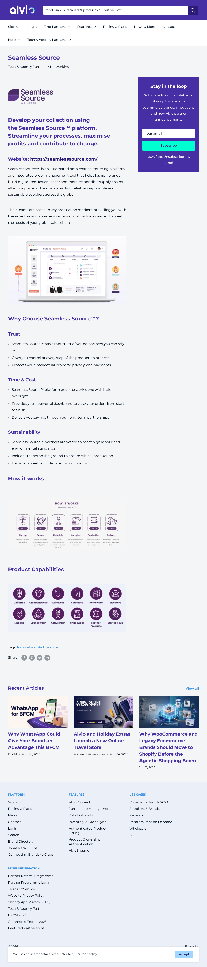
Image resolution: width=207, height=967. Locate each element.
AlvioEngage (79, 850)
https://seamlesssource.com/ (64, 159)
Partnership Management (90, 809)
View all (193, 688)
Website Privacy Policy (26, 895)
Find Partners (55, 27)
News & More (144, 27)
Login (32, 27)
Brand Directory (21, 841)
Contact (168, 27)
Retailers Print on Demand (150, 822)
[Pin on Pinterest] (32, 657)
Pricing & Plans (115, 27)
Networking (59, 67)
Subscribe (168, 145)
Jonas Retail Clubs (22, 848)
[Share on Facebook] (24, 657)
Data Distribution (83, 815)
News (12, 815)
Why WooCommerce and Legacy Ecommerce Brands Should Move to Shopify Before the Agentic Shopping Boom (168, 747)
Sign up (14, 27)
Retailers (136, 815)
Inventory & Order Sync (87, 822)
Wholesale (137, 828)
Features (84, 27)
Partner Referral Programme (31, 876)
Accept (184, 954)
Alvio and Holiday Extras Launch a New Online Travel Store (102, 740)
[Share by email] (47, 657)
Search (13, 835)
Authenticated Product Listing (88, 831)
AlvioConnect (79, 802)
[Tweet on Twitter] (39, 657)
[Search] (193, 10)
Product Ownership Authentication (84, 841)
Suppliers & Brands (144, 809)
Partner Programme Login (29, 882)
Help (12, 40)
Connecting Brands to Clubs (31, 854)
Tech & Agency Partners (47, 40)
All (131, 835)
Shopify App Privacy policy (29, 902)
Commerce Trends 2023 (148, 802)
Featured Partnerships (26, 928)
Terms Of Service (21, 889)
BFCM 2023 (17, 915)
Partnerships (48, 647)
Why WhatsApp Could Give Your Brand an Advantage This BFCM (34, 740)
